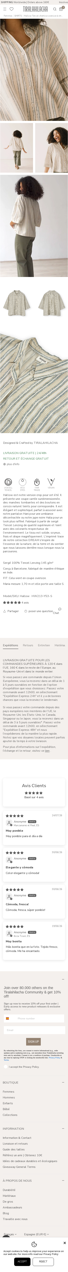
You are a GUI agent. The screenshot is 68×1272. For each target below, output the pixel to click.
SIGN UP (33, 1041)
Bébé (6, 1109)
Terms (6, 1060)
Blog (6, 1213)
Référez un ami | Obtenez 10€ (22, 1155)
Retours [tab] (28, 645)
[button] (61, 9)
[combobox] (10, 1018)
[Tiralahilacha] (35, 9)
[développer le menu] (5, 9)
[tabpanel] (34, 705)
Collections (10, 1115)
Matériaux (9, 1196)
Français (9, 1234)
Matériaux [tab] (61, 645)
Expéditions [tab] (10, 645)
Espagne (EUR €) (35, 1234)
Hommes (9, 1098)
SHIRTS (18, 16)
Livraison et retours (15, 1144)
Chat (56, 613)
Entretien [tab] (44, 645)
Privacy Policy (54, 1058)
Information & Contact (17, 1138)
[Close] (65, 1243)
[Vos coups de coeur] (11, 9)
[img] (14, 816)
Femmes (8, 16)
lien (47, 751)
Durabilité (9, 1190)
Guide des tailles (14, 1150)
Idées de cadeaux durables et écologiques (30, 1161)
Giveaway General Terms (19, 1167)
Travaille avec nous (15, 1219)
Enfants (8, 1103)
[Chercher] (52, 9)
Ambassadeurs (12, 1207)
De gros (8, 1202)
